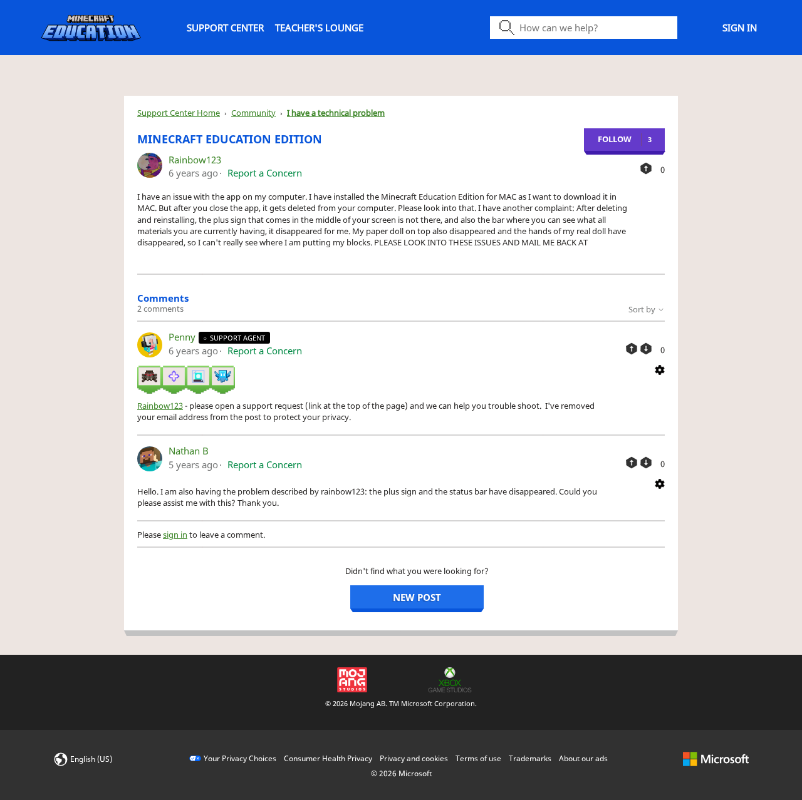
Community (253, 112)
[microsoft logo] (716, 758)
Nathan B (189, 450)
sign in (175, 534)
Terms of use (478, 758)
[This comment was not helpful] (646, 348)
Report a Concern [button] (264, 173)
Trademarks (530, 758)
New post (417, 597)
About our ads (583, 758)
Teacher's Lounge (319, 27)
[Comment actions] (660, 368)
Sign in (739, 27)
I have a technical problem (336, 112)
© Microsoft (401, 773)
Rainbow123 (195, 159)
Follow (615, 139)
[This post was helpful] (646, 168)
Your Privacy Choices (240, 758)
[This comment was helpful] (631, 348)
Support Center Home (178, 112)
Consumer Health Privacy (328, 758)
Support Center (225, 27)
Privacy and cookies (414, 758)
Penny (183, 337)
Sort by (642, 309)
